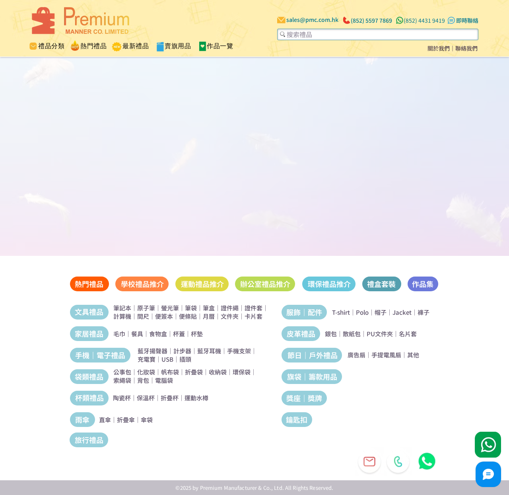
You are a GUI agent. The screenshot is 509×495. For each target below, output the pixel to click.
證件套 (253, 308)
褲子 (423, 312)
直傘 (105, 419)
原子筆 (146, 308)
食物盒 (158, 333)
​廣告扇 (356, 355)
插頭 (185, 359)
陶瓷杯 (122, 398)
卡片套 (253, 316)
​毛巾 (119, 333)
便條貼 (188, 316)
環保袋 (242, 372)
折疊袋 (194, 372)
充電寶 (146, 359)
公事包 (122, 372)
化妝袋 (146, 372)
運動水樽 (196, 398)
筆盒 (209, 308)
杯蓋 (179, 333)
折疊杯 (170, 398)
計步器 (182, 351)
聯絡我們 (466, 48)
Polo (362, 312)
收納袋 (218, 372)
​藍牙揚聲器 (152, 351)
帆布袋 (170, 372)
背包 (143, 380)
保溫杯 (146, 398)
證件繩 (230, 308)
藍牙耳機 (209, 351)
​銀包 (331, 333)
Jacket (402, 312)
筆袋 (191, 308)
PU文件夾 (380, 333)
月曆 (209, 316)
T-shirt (341, 312)
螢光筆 (170, 308)
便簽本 (164, 316)
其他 (413, 355)
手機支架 (239, 351)
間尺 (143, 316)
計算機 (122, 316)
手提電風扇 (386, 355)
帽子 (381, 312)
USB (167, 359)
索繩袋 (122, 380)
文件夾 (230, 316)
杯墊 (197, 333)
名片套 (408, 333)
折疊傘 (126, 419)
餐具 (137, 333)
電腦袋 (164, 380)
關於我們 (438, 48)
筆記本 (122, 308)
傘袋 (147, 419)
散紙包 (352, 333)
